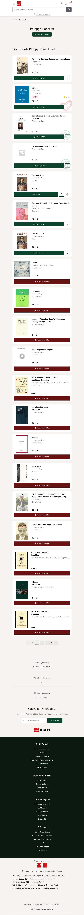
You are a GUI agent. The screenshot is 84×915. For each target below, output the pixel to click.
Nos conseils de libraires (42, 667)
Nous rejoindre (42, 811)
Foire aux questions (42, 749)
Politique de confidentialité (42, 835)
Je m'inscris (55, 720)
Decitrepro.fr (42, 815)
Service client (42, 767)
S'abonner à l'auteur (42, 34)
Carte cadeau (42, 780)
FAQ (42, 682)
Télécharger (36, 194)
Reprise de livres (42, 784)
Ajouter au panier (39, 78)
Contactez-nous (42, 697)
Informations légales (42, 832)
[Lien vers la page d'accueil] (19, 3)
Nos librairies (42, 808)
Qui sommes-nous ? (42, 804)
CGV (42, 843)
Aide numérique (42, 764)
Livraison (42, 752)
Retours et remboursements (42, 760)
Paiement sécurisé (42, 756)
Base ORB (42, 819)
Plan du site (42, 850)
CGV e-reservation (42, 847)
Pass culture (42, 788)
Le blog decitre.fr (42, 791)
